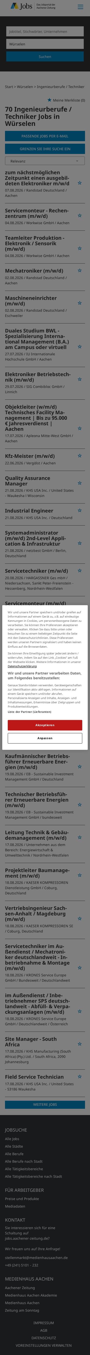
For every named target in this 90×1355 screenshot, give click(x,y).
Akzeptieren (45, 725)
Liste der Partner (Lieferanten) (30, 712)
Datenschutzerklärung (22, 666)
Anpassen (45, 738)
